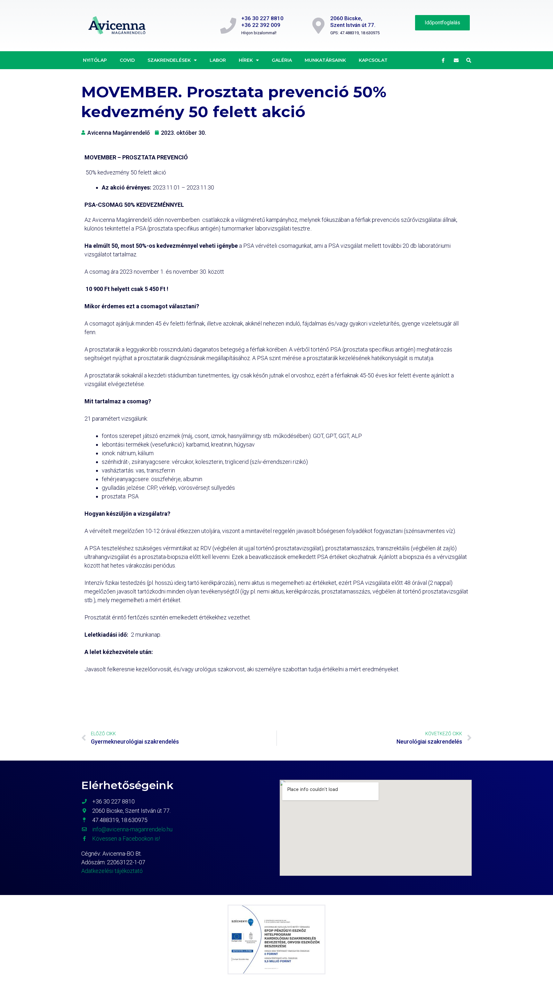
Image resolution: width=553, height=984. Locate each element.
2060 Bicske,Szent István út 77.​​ (352, 21)
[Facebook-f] (443, 60)
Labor (218, 60)
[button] (468, 60)
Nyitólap (95, 60)
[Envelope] (456, 60)
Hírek (246, 60)
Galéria (282, 60)
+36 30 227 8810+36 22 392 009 (262, 21)
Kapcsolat (373, 60)
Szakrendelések (169, 60)
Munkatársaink (325, 60)
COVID (127, 60)
